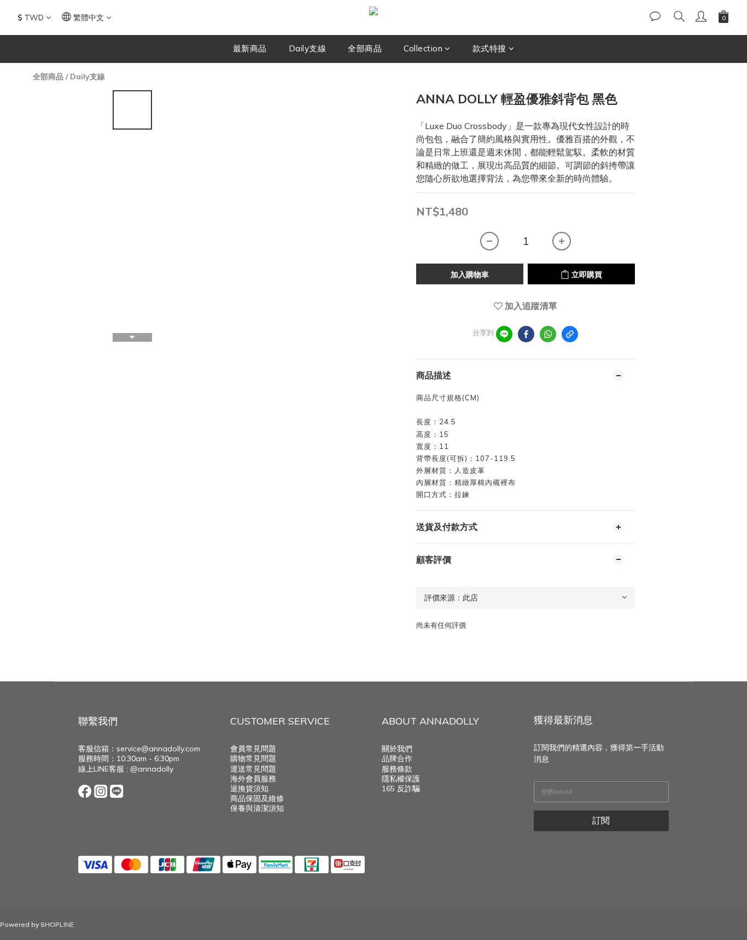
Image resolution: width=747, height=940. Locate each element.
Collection (423, 48)
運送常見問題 (253, 769)
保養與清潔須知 (257, 808)
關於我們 (397, 749)
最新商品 (250, 48)
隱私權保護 (401, 779)
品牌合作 (397, 758)
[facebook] (526, 334)
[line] (504, 334)
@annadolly (151, 769)
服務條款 (397, 769)
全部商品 (365, 48)
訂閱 (601, 820)
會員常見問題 (253, 749)
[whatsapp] (548, 334)
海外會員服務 (253, 779)
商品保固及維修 (257, 798)
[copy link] (570, 334)
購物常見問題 (253, 758)
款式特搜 (489, 48)
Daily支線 (307, 48)
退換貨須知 (249, 788)
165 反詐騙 (401, 788)
